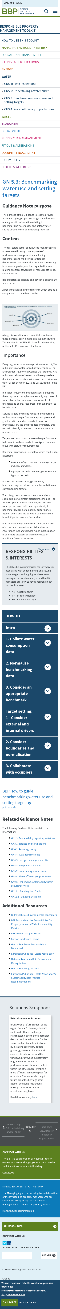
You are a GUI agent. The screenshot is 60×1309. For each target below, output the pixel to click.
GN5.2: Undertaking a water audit (26, 91)
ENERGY (7, 69)
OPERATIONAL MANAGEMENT (21, 55)
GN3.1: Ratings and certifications (28, 843)
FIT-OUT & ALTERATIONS (18, 146)
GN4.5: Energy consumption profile (30, 860)
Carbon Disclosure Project (25, 939)
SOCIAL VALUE (11, 131)
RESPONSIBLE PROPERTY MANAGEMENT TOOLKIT (19, 28)
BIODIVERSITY (11, 160)
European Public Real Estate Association (32, 953)
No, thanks (27, 1302)
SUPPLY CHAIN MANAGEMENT (22, 138)
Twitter (4, 1243)
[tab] (30, 628)
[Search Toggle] (44, 11)
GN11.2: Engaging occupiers (26, 896)
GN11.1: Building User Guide (26, 891)
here (34, 1097)
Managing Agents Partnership (18, 1210)
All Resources (13, 1226)
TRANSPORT (10, 124)
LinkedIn (9, 1243)
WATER (6, 77)
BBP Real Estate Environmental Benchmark (34, 915)
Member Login (13, 3)
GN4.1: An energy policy (24, 849)
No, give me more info (13, 1294)
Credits (6, 1278)
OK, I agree (9, 1302)
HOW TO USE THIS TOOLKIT (20, 40)
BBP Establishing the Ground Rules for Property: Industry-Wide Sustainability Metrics (31, 924)
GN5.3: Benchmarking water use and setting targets (28, 100)
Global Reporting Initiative (25, 968)
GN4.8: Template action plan (26, 865)
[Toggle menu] (56, 11)
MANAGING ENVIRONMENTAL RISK (25, 48)
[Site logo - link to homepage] (18, 11)
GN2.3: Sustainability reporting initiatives (33, 838)
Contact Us (8, 1172)
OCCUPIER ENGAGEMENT (18, 153)
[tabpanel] (30, 1059)
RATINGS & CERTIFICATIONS (20, 62)
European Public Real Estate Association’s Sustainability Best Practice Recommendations (33, 977)
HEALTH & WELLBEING (17, 167)
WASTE (6, 117)
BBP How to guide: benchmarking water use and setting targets (27, 796)
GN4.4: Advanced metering (25, 854)
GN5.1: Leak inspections (20, 84)
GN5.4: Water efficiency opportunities (29, 109)
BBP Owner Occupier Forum (26, 933)
